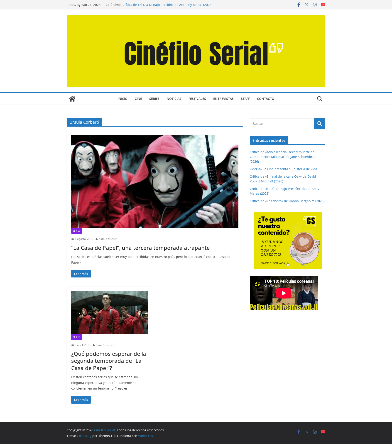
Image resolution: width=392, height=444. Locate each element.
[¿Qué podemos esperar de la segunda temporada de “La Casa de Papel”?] (109, 312)
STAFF (245, 98)
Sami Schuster (108, 239)
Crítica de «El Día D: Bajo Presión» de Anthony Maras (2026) (167, 4)
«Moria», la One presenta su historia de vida (283, 169)
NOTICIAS (174, 98)
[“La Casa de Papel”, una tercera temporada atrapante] (154, 181)
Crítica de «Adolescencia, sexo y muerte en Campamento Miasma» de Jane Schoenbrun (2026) (283, 157)
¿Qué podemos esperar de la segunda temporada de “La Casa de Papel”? (108, 360)
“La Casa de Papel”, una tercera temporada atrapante (140, 247)
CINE (138, 98)
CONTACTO (265, 98)
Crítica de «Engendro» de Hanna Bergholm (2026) (287, 201)
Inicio (122, 98)
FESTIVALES (197, 98)
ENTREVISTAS (223, 98)
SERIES (154, 98)
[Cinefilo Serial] (72, 98)
